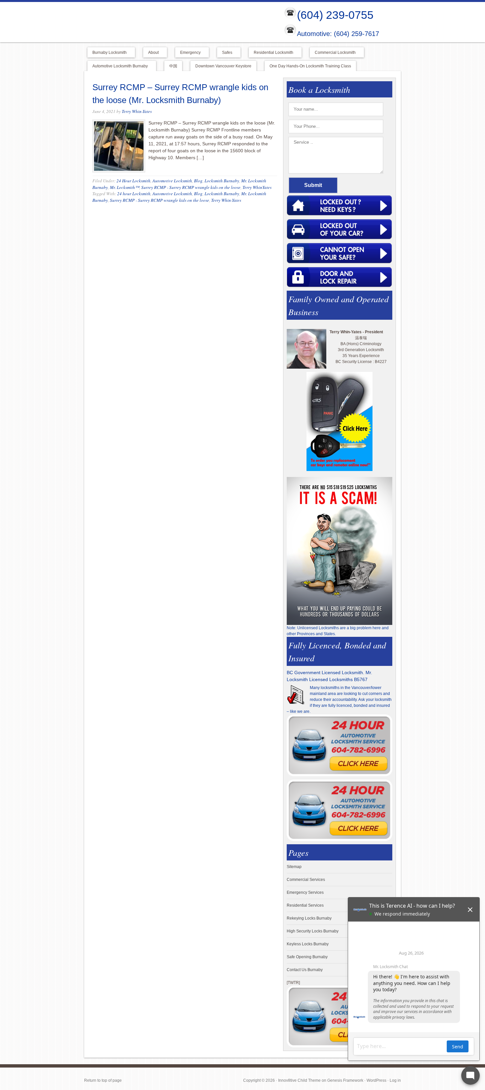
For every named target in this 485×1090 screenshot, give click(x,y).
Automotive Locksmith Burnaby (117, 66)
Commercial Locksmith (333, 53)
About (151, 53)
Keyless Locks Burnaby (308, 944)
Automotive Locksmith (172, 181)
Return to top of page (103, 1080)
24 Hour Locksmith (133, 181)
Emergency (188, 53)
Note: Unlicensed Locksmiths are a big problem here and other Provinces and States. (338, 631)
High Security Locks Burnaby (313, 931)
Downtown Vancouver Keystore (223, 66)
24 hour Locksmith (133, 194)
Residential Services (305, 905)
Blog (198, 181)
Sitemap (294, 866)
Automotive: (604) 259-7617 (338, 34)
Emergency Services (305, 892)
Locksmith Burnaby (222, 181)
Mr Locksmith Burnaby (178, 22)
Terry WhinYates (257, 187)
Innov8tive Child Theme (299, 1080)
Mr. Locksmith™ (124, 187)
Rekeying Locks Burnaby (309, 918)
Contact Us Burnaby (305, 969)
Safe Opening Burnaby (307, 957)
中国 (173, 66)
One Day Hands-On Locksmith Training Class (310, 66)
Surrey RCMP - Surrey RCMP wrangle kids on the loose (191, 187)
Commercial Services (306, 879)
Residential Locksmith (271, 53)
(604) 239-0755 (335, 15)
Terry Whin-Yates (137, 111)
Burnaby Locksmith (107, 53)
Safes (224, 53)
